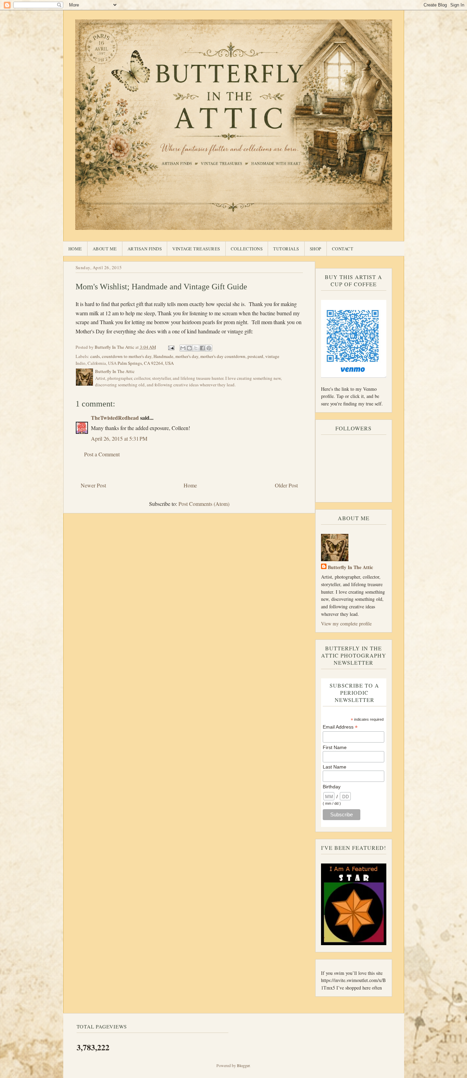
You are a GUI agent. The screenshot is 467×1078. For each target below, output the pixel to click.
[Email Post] (171, 347)
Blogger (243, 1065)
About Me (105, 249)
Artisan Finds (145, 249)
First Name (335, 747)
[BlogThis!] (189, 348)
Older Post (286, 485)
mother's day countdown (222, 356)
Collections (247, 249)
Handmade (163, 356)
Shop (315, 249)
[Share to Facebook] (202, 348)
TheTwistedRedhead (115, 417)
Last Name (334, 767)
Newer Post (93, 485)
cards (95, 356)
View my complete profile (346, 623)
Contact (342, 249)
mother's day (186, 356)
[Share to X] (195, 348)
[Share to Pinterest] (208, 348)
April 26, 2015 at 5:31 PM (119, 438)
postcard (255, 356)
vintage (272, 356)
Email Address (340, 727)
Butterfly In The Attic (350, 567)
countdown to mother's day (126, 356)
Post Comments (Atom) (203, 503)
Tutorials (286, 249)
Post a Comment (102, 454)
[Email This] (182, 348)
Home (75, 249)
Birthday (332, 786)
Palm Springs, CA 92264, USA (146, 363)
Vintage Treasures (196, 249)
